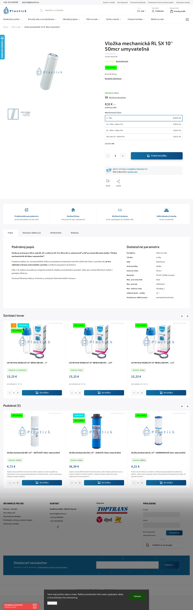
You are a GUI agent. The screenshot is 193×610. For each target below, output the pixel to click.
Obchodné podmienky (138, 2)
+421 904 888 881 (56, 521)
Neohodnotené (122, 61)
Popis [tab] (10, 232)
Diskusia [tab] (75, 232)
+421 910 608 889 (56, 517)
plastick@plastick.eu (58, 513)
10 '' (157, 293)
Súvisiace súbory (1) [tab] (32, 232)
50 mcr (158, 271)
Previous (182, 316)
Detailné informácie (113, 78)
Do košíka (18, 393)
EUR (142, 11)
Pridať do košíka (159, 155)
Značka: (111, 57)
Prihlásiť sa (169, 565)
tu (76, 597)
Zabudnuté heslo (149, 535)
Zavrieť (178, 190)
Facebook (58, 527)
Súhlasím (137, 596)
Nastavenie (52, 603)
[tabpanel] (34, 359)
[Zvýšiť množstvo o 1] (123, 156)
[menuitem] (14, 19)
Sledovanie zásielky (183, 2)
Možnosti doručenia (117, 97)
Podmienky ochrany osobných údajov (161, 2)
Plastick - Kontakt (109, 2)
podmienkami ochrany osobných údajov (52, 567)
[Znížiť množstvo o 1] (108, 156)
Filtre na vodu (161, 253)
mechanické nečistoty (165, 297)
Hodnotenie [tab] (55, 232)
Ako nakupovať (123, 2)
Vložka (158, 266)
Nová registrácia (149, 532)
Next (187, 316)
